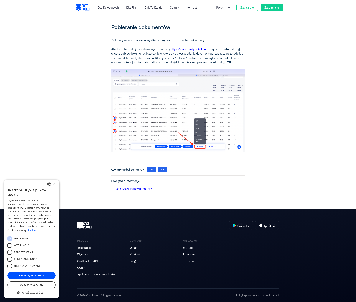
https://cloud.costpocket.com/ (189, 49)
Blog (133, 261)
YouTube (188, 248)
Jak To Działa (153, 7)
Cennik (174, 7)
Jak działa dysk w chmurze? (134, 189)
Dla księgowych (108, 7)
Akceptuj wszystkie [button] (31, 275)
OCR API (82, 268)
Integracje (84, 248)
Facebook (188, 254)
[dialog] (31, 239)
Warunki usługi (270, 295)
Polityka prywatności (247, 295)
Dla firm (132, 7)
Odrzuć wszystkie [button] (31, 284)
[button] (31, 293)
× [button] (54, 184)
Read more (33, 230)
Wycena (82, 254)
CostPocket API (87, 261)
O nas (133, 248)
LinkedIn (188, 261)
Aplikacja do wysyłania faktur (96, 274)
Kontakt (191, 7)
